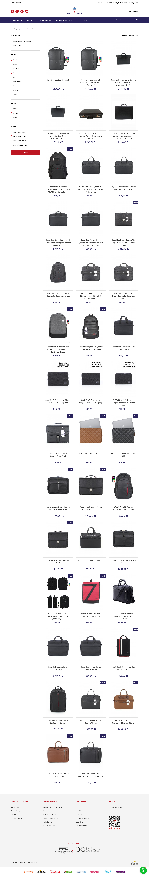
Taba (15, 94)
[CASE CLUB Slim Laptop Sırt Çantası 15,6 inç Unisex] (91, 592)
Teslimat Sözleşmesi (50, 818)
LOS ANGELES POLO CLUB (22, 41)
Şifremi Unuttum (82, 826)
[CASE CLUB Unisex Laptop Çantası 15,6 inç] (91, 699)
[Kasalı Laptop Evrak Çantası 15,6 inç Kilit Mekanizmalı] (58, 486)
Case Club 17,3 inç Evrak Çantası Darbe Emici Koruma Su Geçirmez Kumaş (91, 242)
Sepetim (79, 807)
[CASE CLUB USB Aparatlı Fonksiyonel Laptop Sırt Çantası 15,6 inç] (58, 592)
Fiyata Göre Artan (19, 132)
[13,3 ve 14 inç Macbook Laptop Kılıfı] (123, 432)
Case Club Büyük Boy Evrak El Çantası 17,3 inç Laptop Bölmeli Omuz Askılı (58, 242)
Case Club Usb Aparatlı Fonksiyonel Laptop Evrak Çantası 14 (91, 82)
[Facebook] (12, 11)
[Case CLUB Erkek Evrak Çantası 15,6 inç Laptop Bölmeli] (123, 592)
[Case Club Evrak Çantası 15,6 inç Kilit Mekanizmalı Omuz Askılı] (123, 219)
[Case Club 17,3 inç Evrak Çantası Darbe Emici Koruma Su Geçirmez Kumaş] (91, 219)
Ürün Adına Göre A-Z (20, 141)
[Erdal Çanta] (74, 11)
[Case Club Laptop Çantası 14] (58, 59)
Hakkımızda (45, 20)
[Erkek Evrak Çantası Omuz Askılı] (58, 539)
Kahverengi (17, 81)
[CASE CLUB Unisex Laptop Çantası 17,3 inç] (58, 752)
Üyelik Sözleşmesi (49, 811)
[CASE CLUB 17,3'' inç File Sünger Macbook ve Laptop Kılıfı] (58, 379)
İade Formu (113, 811)
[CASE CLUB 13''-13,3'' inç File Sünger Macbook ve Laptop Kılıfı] (123, 379)
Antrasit (16, 90)
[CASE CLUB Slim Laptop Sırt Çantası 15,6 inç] (123, 646)
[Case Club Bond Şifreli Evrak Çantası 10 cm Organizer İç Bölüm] (91, 112)
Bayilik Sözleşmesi (50, 815)
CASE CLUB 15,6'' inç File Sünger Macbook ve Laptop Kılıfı (90, 402)
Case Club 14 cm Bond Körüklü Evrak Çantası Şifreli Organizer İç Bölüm (123, 82)
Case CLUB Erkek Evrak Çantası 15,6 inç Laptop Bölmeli (123, 616)
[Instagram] (17, 11)
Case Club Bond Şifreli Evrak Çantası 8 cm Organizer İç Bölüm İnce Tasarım (123, 136)
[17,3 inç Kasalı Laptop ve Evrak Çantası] (123, 539)
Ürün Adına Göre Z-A (20, 145)
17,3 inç (15, 113)
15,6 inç (15, 109)
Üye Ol (100, 3)
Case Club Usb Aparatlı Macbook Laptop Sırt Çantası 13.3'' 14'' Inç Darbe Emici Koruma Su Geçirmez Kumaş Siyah (58, 192)
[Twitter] (22, 11)
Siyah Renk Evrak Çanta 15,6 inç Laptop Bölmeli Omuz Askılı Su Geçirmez (91, 189)
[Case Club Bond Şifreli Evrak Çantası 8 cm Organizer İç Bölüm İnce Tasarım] (123, 112)
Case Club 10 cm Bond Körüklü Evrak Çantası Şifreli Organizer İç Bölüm (58, 136)
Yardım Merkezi (16, 818)
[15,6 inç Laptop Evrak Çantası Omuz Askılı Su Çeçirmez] (123, 165)
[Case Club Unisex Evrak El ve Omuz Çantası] (123, 325)
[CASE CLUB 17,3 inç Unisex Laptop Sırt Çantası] (58, 699)
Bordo (15, 60)
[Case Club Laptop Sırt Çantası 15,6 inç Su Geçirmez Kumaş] (91, 325)
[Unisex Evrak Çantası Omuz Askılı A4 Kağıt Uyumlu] (91, 486)
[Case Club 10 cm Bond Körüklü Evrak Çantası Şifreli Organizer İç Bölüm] (58, 112)
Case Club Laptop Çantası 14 (58, 80)
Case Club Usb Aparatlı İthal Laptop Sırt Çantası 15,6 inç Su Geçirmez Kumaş (58, 349)
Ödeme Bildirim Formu (117, 807)
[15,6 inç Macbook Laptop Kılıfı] (91, 432)
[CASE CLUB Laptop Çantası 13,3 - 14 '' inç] (91, 539)
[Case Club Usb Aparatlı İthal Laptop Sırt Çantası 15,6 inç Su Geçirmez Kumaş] (58, 325)
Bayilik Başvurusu (82, 818)
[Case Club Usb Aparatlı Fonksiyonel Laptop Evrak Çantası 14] (91, 59)
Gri (14, 77)
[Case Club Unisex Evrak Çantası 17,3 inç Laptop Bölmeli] (91, 752)
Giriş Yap (79, 815)
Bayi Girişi (79, 822)
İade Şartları (47, 822)
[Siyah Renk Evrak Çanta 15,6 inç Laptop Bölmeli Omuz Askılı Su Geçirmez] (91, 165)
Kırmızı (15, 73)
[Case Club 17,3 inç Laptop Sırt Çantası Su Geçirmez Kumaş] (58, 272)
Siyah (15, 64)
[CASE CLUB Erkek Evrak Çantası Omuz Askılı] (58, 432)
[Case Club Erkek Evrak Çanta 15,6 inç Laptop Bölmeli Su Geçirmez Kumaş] (91, 272)
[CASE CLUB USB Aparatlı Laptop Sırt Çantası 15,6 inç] (123, 486)
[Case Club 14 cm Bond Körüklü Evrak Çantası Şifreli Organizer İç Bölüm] (123, 59)
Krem (15, 86)
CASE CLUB (17, 45)
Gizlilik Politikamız (49, 826)
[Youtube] (26, 11)
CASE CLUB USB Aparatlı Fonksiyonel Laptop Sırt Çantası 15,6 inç (58, 616)
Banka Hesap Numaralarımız (21, 811)
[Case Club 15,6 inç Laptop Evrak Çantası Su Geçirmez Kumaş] (123, 272)
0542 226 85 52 (17, 3)
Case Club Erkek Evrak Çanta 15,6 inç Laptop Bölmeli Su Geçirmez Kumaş (91, 296)
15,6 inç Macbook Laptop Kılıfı (91, 453)
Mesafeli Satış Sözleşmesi (52, 807)
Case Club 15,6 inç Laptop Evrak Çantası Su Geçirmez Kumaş (123, 296)
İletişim (83, 20)
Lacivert (16, 68)
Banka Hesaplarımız (65, 20)
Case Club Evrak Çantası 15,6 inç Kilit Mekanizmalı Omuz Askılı (123, 242)
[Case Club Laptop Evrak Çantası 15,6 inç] (58, 646)
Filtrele (25, 152)
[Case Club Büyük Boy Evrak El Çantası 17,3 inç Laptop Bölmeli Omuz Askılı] (58, 219)
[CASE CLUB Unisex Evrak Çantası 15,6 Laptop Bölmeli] (123, 699)
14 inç (15, 117)
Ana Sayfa (17, 20)
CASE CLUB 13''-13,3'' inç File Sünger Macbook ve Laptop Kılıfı (123, 402)
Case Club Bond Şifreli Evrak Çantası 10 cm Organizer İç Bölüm (91, 136)
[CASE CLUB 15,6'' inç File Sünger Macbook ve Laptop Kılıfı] (91, 379)
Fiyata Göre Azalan (19, 136)
